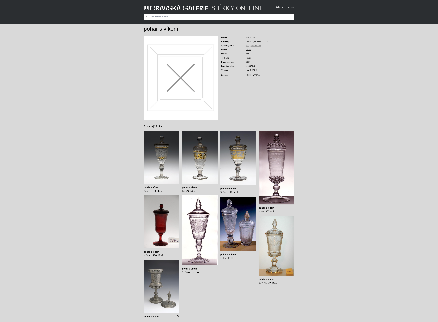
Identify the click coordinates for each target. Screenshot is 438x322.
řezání (248, 58)
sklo (247, 46)
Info (283, 7)
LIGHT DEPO (251, 70)
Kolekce (290, 7)
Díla (278, 7)
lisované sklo (256, 46)
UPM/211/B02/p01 (253, 75)
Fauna (248, 50)
